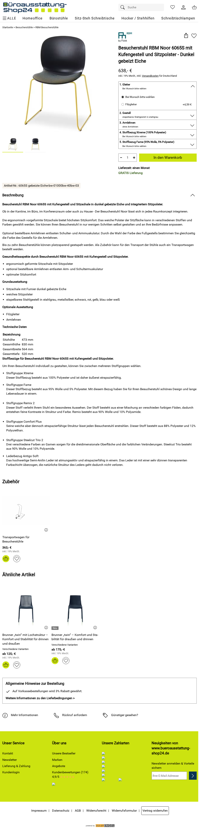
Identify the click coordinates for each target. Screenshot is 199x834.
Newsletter (9, 760)
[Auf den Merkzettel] (194, 35)
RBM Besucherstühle (46, 27)
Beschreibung (13, 195)
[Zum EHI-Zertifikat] (57, 787)
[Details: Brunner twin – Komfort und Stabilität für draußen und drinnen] (55, 628)
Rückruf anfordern (74, 715)
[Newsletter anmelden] (193, 776)
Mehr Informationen (24, 715)
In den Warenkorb (168, 157)
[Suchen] (123, 7)
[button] (185, 35)
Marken (57, 760)
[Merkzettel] (172, 7)
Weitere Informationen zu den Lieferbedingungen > (40, 698)
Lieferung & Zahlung (16, 766)
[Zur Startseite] (34, 7)
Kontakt (7, 753)
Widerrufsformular (124, 810)
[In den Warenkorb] (5, 558)
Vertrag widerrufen (155, 810)
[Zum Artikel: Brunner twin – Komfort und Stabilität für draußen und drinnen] (75, 608)
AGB (78, 810)
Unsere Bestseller (63, 753)
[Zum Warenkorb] (194, 7)
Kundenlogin (11, 772)
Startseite (7, 27)
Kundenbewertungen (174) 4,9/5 (70, 774)
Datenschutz (60, 810)
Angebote (58, 766)
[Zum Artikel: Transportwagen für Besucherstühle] (26, 511)
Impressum (39, 810)
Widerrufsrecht (96, 810)
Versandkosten (150, 75)
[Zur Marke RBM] (125, 37)
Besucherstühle (24, 27)
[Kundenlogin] (183, 7)
